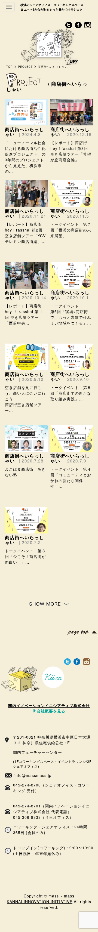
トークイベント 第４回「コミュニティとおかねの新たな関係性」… (70, 477)
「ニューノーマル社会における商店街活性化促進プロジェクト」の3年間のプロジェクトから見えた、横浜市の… (25, 157)
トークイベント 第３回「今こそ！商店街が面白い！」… (25, 556)
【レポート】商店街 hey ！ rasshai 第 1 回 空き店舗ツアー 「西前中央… (23, 314)
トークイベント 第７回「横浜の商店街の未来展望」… (70, 229)
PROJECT (25, 67)
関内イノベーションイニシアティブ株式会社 (49, 708)
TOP (9, 67)
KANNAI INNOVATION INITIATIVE (39, 901)
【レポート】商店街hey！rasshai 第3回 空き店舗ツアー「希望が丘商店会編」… (70, 151)
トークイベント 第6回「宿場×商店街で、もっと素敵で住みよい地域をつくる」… (70, 314)
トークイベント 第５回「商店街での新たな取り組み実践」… (70, 393)
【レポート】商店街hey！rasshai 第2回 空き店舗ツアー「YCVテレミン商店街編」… (25, 232)
